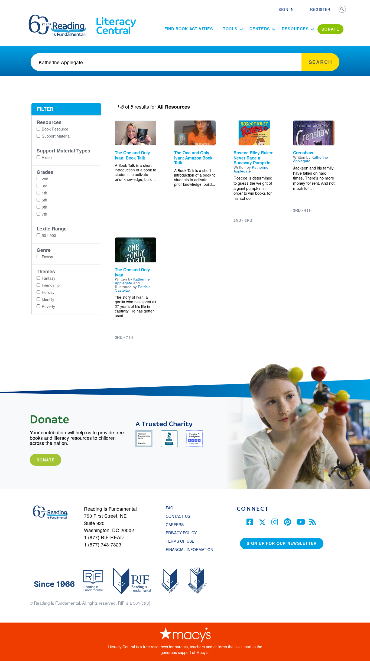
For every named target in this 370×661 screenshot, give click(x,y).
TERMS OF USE (183, 541)
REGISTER (320, 9)
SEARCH (343, 10)
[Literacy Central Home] (116, 17)
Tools (230, 28)
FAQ (169, 507)
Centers (259, 28)
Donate (45, 460)
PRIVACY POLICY (181, 532)
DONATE (330, 29)
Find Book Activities (188, 28)
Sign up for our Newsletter (282, 543)
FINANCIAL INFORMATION (189, 549)
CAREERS (175, 524)
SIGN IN (286, 9)
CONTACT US (179, 516)
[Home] (61, 17)
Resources (295, 28)
